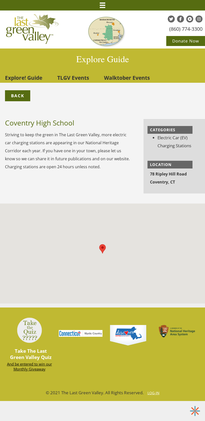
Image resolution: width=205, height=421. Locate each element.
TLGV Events (73, 77)
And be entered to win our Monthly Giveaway (29, 367)
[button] (17, 95)
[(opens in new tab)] (128, 335)
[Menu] (102, 5)
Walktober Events (127, 77)
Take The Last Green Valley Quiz (31, 354)
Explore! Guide (23, 77)
